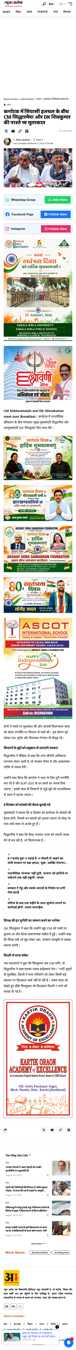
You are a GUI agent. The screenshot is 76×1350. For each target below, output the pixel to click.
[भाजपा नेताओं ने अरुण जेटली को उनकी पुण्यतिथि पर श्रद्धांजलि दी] (61, 1168)
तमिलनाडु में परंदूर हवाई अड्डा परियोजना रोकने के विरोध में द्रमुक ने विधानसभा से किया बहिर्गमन (27, 1209)
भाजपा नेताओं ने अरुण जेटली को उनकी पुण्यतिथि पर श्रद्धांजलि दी (23, 1168)
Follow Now (58, 214)
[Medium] (13, 1306)
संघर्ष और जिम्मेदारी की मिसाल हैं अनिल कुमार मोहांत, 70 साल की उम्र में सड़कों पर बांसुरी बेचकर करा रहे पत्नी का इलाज (27, 1189)
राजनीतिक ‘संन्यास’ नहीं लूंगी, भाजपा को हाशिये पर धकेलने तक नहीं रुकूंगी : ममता (38, 875)
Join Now (59, 200)
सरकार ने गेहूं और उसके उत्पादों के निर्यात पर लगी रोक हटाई (36, 890)
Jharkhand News (40, 1252)
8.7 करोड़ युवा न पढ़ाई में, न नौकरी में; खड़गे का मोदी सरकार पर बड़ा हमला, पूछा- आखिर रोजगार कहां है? (36, 860)
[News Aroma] (13, 3)
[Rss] (20, 1306)
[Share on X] (6, 131)
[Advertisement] (38, 56)
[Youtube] (7, 1306)
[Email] (13, 131)
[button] (44, 4)
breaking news (62, 1252)
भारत (9, 105)
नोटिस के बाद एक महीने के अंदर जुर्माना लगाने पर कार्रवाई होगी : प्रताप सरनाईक (37, 905)
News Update (23, 139)
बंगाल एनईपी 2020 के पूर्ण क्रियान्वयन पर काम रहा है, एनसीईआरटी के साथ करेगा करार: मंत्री (26, 1229)
